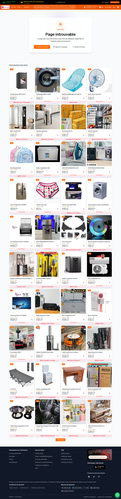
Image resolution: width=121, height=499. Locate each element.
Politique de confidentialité (105, 497)
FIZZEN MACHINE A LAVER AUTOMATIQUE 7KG (43, 94)
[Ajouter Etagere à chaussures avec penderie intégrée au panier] (32, 283)
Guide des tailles (66, 456)
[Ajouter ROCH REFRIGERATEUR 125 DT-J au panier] (58, 246)
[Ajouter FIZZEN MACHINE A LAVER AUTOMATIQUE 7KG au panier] (58, 98)
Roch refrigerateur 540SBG (18, 205)
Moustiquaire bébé (15, 168)
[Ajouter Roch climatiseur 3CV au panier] (109, 283)
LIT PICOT (13, 389)
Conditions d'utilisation (89, 497)
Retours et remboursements (43, 462)
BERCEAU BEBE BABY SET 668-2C (71, 94)
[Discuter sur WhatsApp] (117, 494)
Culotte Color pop (41, 205)
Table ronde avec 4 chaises (70, 352)
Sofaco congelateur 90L (43, 389)
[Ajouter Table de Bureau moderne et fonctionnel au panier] (109, 432)
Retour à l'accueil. (43, 47)
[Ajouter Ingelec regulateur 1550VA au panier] (84, 283)
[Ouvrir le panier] (118, 7)
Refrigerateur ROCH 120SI (17, 94)
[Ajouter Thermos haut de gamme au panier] (84, 430)
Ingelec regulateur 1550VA (69, 278)
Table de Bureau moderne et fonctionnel (96, 426)
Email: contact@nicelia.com (43, 456)
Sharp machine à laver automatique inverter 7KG (98, 205)
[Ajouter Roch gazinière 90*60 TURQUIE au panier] (32, 246)
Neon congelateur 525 (68, 315)
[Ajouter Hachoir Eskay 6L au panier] (109, 135)
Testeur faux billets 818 (69, 205)
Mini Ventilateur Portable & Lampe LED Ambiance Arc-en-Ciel (99, 242)
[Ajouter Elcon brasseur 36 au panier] (84, 135)
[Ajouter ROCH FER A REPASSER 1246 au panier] (84, 172)
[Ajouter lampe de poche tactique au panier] (109, 356)
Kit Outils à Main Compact (43, 278)
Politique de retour (67, 462)
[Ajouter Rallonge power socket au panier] (58, 319)
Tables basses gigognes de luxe (19, 426)
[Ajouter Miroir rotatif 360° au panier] (32, 135)
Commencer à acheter (97, 457)
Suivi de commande (41, 459)
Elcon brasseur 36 (67, 131)
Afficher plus (60, 439)
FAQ (36, 468)
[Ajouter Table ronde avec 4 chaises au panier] (84, 356)
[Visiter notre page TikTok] (94, 477)
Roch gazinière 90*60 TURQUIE (19, 241)
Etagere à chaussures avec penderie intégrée (20, 278)
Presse (11, 459)
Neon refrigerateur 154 (94, 389)
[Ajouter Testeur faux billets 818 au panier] (84, 209)
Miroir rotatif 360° (15, 131)
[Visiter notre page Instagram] (99, 477)
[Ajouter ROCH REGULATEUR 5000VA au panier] (109, 172)
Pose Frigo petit (66, 241)
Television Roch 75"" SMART (18, 315)
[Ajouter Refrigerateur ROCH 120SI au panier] (32, 98)
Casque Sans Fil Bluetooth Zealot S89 (47, 426)
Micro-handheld (92, 315)
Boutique (14, 7)
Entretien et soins (66, 459)
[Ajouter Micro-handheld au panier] (109, 319)
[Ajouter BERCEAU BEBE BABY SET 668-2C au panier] (84, 98)
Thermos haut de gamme (69, 426)
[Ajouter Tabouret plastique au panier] (58, 135)
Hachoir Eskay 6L (93, 131)
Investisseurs (13, 462)
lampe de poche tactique (95, 352)
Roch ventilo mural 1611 (94, 94)
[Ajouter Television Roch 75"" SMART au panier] (32, 319)
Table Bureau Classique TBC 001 (71, 389)
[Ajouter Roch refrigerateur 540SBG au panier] (32, 209)
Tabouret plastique (41, 131)
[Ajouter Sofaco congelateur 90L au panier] (58, 393)
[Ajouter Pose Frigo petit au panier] (84, 246)
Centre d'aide (39, 453)
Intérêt (18, 7)
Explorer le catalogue (61, 47)
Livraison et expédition (42, 465)
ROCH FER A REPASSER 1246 (70, 168)
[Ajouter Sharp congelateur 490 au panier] (58, 172)
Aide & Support (105, 2)
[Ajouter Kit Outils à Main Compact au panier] (58, 283)
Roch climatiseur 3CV (94, 278)
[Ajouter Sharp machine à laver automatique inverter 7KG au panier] (109, 209)
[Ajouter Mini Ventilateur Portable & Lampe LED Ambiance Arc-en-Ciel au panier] (109, 246)
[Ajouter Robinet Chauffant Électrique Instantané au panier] (58, 356)
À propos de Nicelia (15, 453)
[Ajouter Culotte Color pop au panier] (58, 209)
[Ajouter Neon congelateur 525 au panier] (84, 319)
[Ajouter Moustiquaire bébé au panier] (32, 172)
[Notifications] (114, 7)
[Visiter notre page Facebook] (89, 477)
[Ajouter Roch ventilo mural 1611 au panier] (109, 98)
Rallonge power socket (43, 315)
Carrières (12, 456)
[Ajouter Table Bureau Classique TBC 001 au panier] (84, 393)
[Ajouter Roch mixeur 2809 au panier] (32, 356)
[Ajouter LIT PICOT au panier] (32, 393)
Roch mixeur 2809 (15, 352)
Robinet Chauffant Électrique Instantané (44, 352)
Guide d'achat (65, 453)
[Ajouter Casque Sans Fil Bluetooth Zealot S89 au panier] (58, 430)
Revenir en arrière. (79, 47)
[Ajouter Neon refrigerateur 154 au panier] (109, 393)
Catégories (26, 7)
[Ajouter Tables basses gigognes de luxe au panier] (32, 430)
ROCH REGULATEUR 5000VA (96, 168)
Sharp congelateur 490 (43, 168)
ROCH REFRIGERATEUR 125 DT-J (45, 241)
